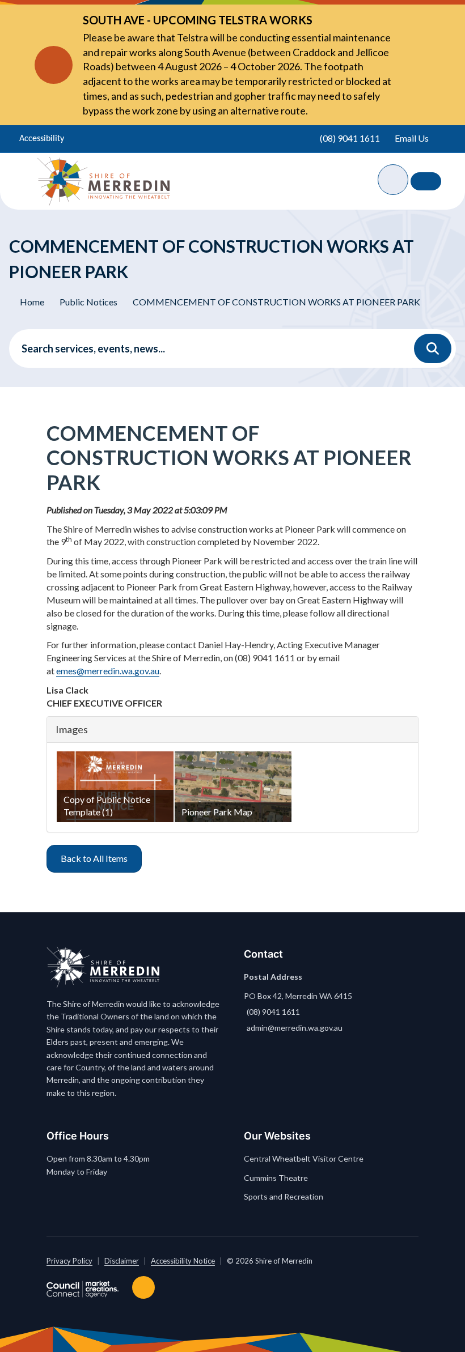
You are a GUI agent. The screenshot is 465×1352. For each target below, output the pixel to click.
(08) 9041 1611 (273, 1012)
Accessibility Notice (183, 1260)
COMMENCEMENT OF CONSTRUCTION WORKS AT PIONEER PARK (276, 301)
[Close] (408, 65)
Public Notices (88, 301)
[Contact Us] (426, 181)
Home (32, 301)
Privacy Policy (69, 1260)
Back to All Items (94, 858)
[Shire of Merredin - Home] (103, 181)
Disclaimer (121, 1260)
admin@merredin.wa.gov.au (295, 1027)
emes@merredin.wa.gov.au (107, 670)
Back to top (145, 1287)
